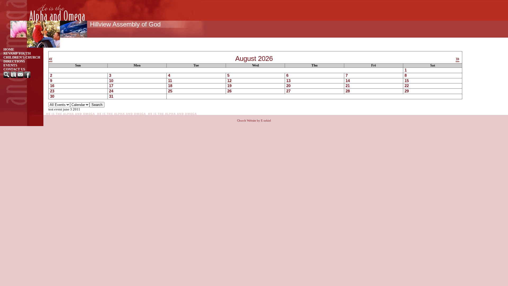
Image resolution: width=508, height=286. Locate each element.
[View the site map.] (13, 77)
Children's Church (21, 57)
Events (10, 65)
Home (8, 49)
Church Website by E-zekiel (254, 120)
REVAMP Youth (17, 53)
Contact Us (14, 69)
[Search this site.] (6, 77)
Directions (14, 61)
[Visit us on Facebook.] (27, 77)
